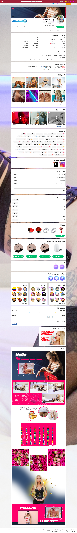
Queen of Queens (40, 66)
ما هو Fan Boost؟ (15, 23)
